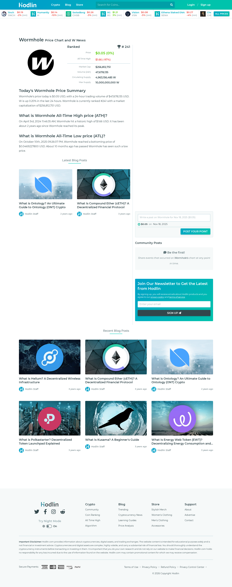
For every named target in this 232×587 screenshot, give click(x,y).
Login (191, 4)
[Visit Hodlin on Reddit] (63, 511)
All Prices (221, 13)
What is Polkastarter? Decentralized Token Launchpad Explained (45, 441)
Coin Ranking (92, 515)
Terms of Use (131, 567)
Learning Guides (127, 520)
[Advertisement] (116, 28)
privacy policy (157, 297)
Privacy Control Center (192, 567)
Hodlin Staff (31, 213)
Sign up (206, 4)
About (188, 509)
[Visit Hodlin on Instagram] (54, 511)
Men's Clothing (160, 520)
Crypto (90, 504)
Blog (121, 504)
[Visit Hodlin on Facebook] (46, 511)
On (55, 526)
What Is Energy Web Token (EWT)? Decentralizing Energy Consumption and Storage (181, 443)
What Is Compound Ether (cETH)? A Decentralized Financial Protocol (103, 205)
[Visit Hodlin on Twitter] (37, 511)
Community (92, 509)
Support (190, 504)
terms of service (177, 297)
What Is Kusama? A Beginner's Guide (112, 440)
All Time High (92, 520)
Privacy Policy (149, 567)
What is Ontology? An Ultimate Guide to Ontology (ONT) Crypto (42, 205)
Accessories (158, 525)
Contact (189, 520)
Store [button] (79, 4)
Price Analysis (126, 525)
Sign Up (173, 313)
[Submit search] (171, 5)
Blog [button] (68, 4)
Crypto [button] (55, 4)
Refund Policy (168, 567)
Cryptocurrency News (130, 515)
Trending (123, 509)
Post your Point (195, 231)
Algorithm (91, 525)
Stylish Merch (159, 509)
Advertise (190, 515)
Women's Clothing (162, 515)
